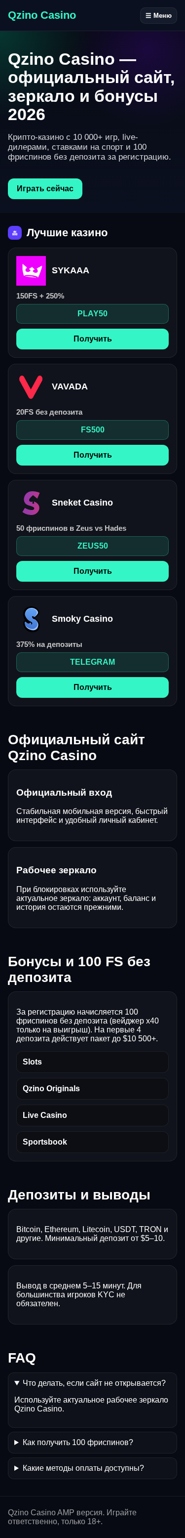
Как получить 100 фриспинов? (78, 1442)
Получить (93, 339)
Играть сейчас (45, 188)
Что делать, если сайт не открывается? (94, 1383)
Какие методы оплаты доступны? (83, 1468)
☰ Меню (159, 15)
